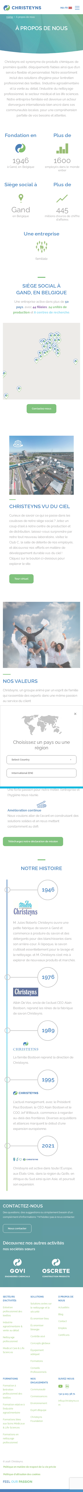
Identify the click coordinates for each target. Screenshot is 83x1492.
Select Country (21, 759)
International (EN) (22, 773)
